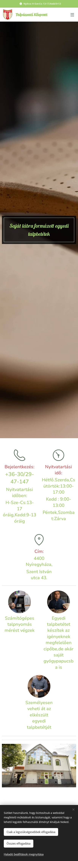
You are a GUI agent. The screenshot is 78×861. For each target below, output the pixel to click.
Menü (72, 14)
